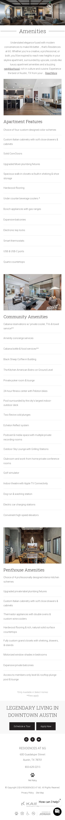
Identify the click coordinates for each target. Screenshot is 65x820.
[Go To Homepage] (9, 10)
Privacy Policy (27, 793)
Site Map (40, 793)
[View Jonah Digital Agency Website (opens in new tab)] (44, 814)
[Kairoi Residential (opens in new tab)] (32, 806)
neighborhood (12, 68)
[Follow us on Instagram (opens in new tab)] (26, 739)
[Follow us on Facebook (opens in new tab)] (32, 739)
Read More (51, 73)
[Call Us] (49, 6)
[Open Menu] (58, 6)
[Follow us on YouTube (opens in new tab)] (39, 739)
